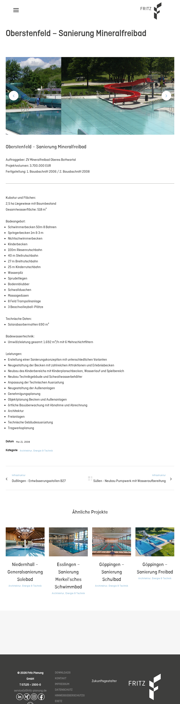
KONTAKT (60, 678)
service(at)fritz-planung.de (30, 690)
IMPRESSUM (62, 684)
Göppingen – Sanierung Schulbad (111, 572)
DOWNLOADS (62, 672)
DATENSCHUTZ (64, 689)
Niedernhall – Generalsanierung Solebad (25, 572)
